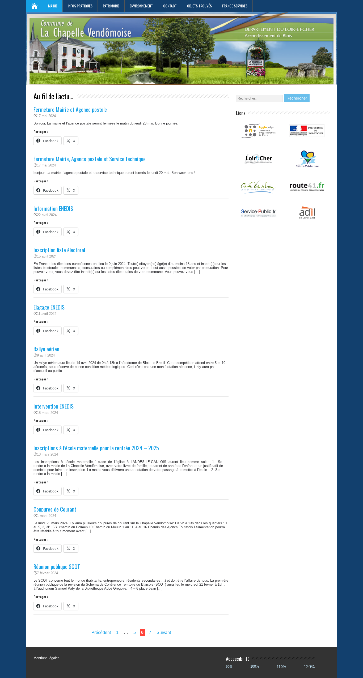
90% (229, 666)
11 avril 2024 (46, 314)
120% (309, 666)
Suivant (164, 632)
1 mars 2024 (46, 516)
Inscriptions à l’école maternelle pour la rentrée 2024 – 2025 (96, 448)
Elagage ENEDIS (49, 307)
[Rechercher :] (260, 98)
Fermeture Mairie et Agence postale (70, 109)
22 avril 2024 (47, 215)
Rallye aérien (46, 349)
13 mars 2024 (47, 454)
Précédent (101, 632)
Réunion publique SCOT (56, 566)
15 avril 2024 (47, 256)
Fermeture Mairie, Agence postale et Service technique (89, 159)
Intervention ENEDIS (53, 406)
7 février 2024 (47, 573)
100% (254, 666)
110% (281, 666)
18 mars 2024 (47, 413)
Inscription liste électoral (59, 250)
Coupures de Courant (54, 509)
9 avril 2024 (46, 355)
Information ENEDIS (53, 208)
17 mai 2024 (46, 116)
